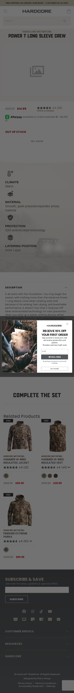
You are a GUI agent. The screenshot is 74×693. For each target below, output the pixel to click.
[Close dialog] (67, 324)
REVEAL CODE (55, 356)
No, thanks (54, 369)
